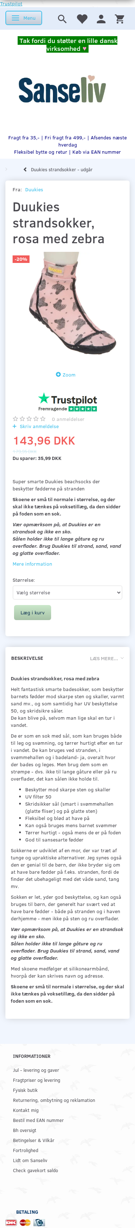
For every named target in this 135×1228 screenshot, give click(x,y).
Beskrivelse (27, 657)
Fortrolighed (25, 1150)
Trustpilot (11, 3)
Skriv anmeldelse (38, 426)
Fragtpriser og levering (36, 1080)
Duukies (34, 189)
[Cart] (119, 18)
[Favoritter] (82, 18)
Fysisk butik (25, 1090)
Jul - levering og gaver (36, 1070)
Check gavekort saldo (35, 1170)
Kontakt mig (26, 1110)
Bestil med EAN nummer (38, 1120)
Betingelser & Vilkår (33, 1140)
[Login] (101, 18)
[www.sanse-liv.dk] (62, 89)
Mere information (32, 563)
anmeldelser (68, 419)
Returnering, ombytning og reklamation (54, 1100)
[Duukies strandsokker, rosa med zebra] (67, 306)
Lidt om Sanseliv (30, 1160)
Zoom (69, 374)
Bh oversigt (24, 1130)
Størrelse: (24, 579)
